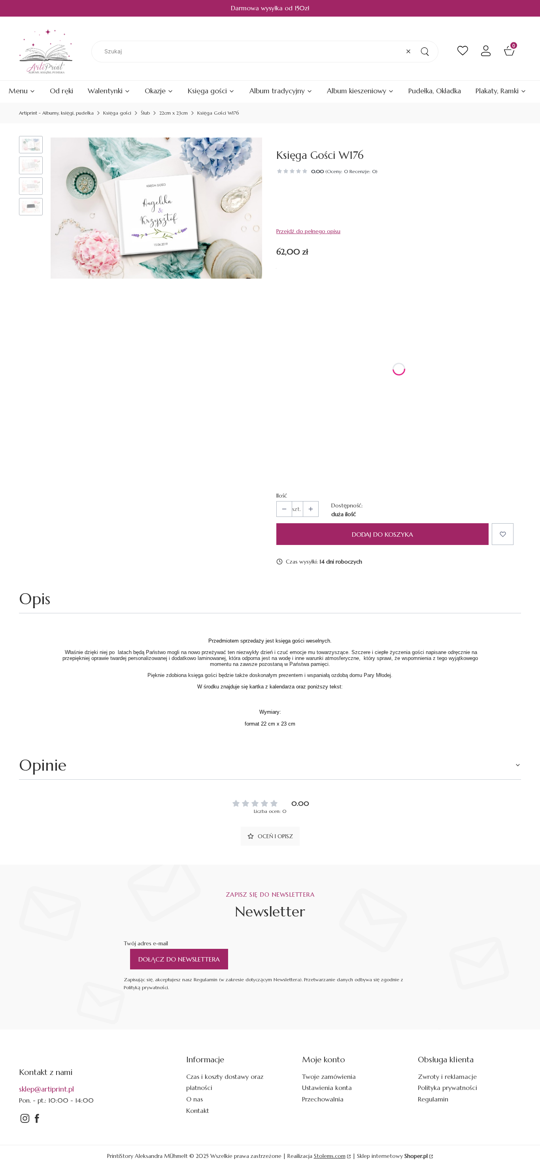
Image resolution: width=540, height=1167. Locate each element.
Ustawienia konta (327, 1088)
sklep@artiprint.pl (46, 1089)
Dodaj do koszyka (382, 534)
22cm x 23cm (173, 113)
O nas (194, 1099)
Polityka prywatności (447, 1088)
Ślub (145, 113)
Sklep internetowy (392, 1155)
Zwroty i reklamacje (447, 1076)
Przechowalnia (323, 1099)
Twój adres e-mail (146, 943)
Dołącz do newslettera (179, 959)
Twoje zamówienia (329, 1076)
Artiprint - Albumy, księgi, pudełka (56, 113)
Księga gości (117, 113)
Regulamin (433, 1099)
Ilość (281, 495)
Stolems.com (330, 1155)
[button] (424, 51)
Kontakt (197, 1110)
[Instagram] (25, 1122)
